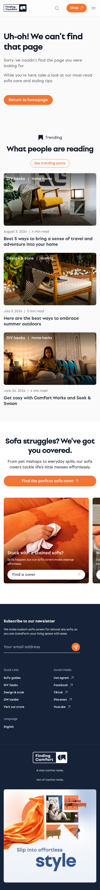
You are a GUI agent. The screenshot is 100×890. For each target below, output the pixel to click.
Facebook (61, 685)
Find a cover (23, 574)
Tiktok (58, 692)
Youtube (60, 707)
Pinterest (60, 699)
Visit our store (14, 707)
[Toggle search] (56, 8)
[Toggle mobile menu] (93, 8)
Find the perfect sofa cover (48, 481)
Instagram (61, 678)
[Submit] (76, 647)
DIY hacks (16, 179)
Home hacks (42, 179)
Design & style (20, 258)
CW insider (11, 699)
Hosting (46, 258)
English (9, 726)
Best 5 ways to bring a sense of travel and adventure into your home (48, 241)
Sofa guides (12, 678)
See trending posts (50, 163)
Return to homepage (28, 100)
